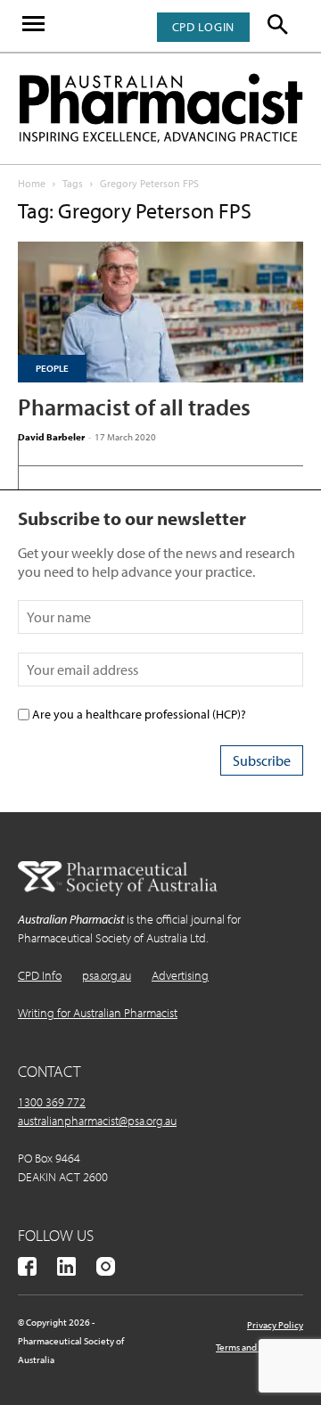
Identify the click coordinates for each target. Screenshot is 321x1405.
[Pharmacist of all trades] (160, 312)
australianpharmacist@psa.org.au (97, 1121)
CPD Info (40, 975)
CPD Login (203, 27)
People (52, 368)
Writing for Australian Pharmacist (97, 1013)
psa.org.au (106, 975)
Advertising (180, 975)
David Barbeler (51, 437)
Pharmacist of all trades (134, 407)
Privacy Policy (275, 1325)
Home (31, 183)
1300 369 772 (52, 1102)
